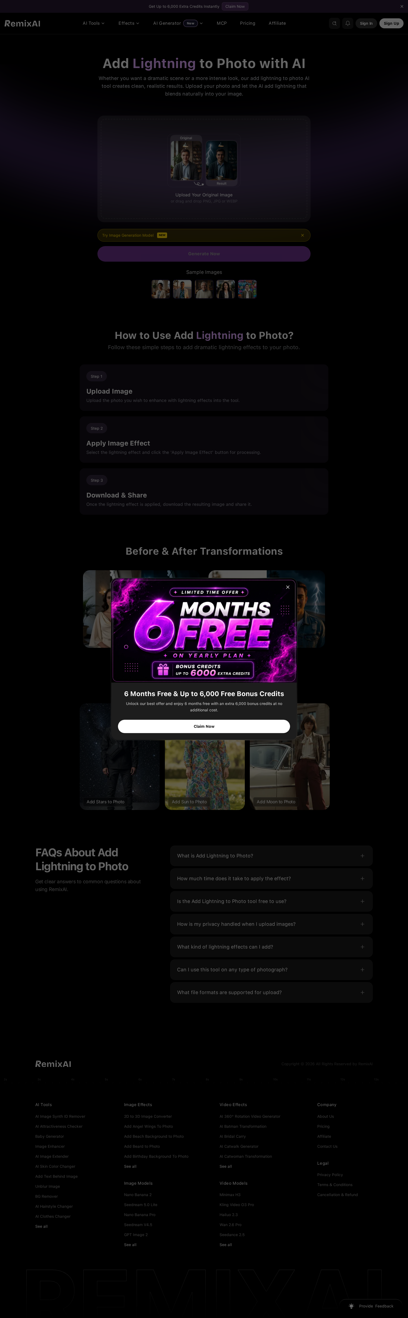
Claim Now (204, 726)
